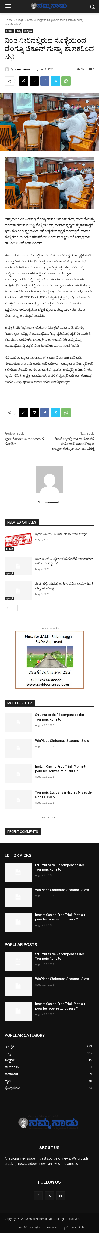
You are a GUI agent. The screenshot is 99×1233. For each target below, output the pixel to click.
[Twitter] (55, 81)
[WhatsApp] (66, 81)
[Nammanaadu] (8, 69)
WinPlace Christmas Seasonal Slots (62, 741)
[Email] (34, 81)
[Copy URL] (23, 81)
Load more (48, 817)
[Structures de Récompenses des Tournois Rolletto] (18, 722)
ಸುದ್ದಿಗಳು (28, 30)
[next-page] (15, 608)
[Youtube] (60, 1195)
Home (9, 20)
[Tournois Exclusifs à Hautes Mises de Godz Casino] (18, 799)
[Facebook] (45, 81)
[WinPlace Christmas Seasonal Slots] (18, 748)
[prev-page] (7, 608)
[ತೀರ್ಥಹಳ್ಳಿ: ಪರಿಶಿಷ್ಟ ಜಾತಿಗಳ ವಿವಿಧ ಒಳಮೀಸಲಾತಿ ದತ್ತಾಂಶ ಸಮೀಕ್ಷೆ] (18, 590)
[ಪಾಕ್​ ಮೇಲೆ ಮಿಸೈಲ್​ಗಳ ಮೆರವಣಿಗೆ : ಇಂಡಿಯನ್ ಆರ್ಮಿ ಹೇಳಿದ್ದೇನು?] (18, 566)
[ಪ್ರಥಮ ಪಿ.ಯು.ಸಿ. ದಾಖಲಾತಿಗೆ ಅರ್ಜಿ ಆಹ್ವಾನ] (18, 541)
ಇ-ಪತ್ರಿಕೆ (20, 20)
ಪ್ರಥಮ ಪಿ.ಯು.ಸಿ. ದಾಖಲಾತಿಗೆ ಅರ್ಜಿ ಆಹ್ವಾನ (61, 534)
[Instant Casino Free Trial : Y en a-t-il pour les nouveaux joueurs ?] (18, 773)
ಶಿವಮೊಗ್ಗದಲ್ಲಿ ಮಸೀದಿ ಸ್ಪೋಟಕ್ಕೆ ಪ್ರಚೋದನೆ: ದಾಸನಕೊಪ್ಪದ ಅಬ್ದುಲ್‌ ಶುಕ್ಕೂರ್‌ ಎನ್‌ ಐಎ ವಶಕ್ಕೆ (73, 444)
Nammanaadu (24, 69)
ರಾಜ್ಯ (18, 30)
